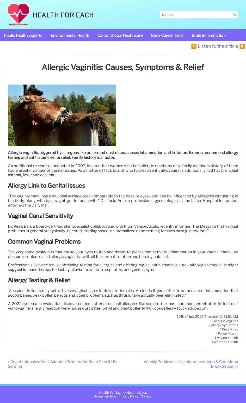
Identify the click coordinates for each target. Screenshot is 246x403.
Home (98, 396)
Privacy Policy (128, 396)
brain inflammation (209, 35)
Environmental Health (70, 35)
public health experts (23, 35)
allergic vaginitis (226, 321)
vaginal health (227, 338)
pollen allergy (228, 334)
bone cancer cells (167, 35)
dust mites (230, 329)
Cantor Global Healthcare (120, 35)
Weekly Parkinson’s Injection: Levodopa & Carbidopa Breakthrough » (191, 364)
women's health (226, 342)
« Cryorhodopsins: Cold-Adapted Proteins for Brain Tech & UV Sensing (62, 364)
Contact (147, 396)
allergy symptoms (224, 325)
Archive (110, 396)
